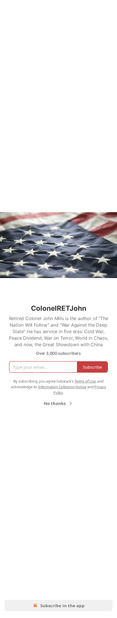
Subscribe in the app (62, 605)
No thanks (55, 403)
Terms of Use (85, 381)
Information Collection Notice (62, 386)
